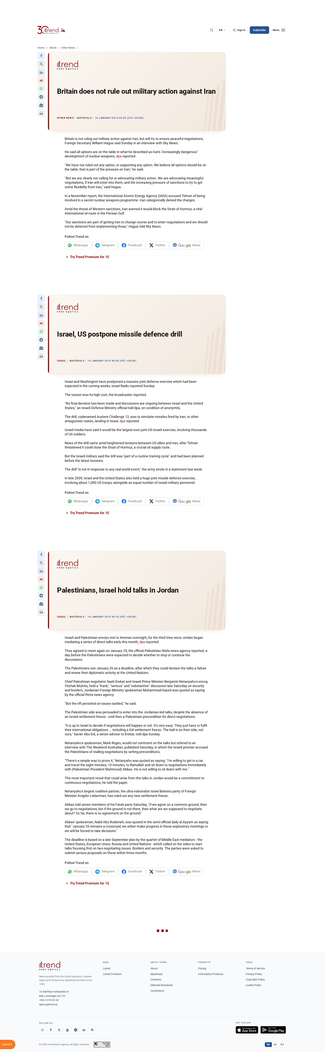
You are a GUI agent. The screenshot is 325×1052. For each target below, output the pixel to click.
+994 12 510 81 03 (48, 1000)
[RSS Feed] (92, 1029)
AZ (275, 1044)
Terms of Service (255, 968)
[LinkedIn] (83, 1029)
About (154, 968)
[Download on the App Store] (247, 1030)
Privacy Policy (254, 974)
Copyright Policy (255, 979)
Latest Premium (112, 974)
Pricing (202, 968)
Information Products (210, 974)
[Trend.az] (51, 30)
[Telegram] (75, 1029)
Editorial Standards (161, 985)
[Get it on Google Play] (273, 1030)
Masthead (156, 974)
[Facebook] (50, 1029)
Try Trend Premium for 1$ (89, 257)
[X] (59, 1029)
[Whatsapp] (42, 1029)
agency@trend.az (48, 1004)
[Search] (211, 30)
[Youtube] (67, 1029)
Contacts (155, 979)
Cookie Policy (253, 985)
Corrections (157, 990)
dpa (119, 156)
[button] (41, 55)
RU (282, 1044)
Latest (106, 968)
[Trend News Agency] (49, 965)
